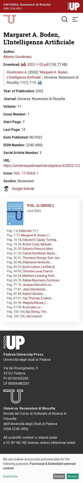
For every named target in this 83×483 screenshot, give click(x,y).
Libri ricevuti (34, 316)
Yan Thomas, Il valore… (38, 298)
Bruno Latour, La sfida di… (39, 266)
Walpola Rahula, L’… (36, 302)
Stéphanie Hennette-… (38, 262)
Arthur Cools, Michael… (38, 244)
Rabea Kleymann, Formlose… (42, 280)
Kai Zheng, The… (37, 311)
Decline (59, 476)
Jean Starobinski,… (35, 289)
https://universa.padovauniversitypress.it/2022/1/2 (41, 166)
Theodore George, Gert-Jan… (42, 257)
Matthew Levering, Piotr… (39, 275)
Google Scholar (23, 189)
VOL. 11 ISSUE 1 (26, 173)
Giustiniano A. (17, 72)
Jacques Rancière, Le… (38, 284)
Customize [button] (10, 476)
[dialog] (41, 469)
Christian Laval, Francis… (39, 271)
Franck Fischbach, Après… (40, 253)
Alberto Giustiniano (17, 57)
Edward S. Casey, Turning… (40, 240)
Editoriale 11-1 (29, 231)
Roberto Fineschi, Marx (38, 248)
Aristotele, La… (32, 307)
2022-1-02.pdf (38, 65)
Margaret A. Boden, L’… (36, 235)
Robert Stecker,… (34, 293)
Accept (72, 476)
